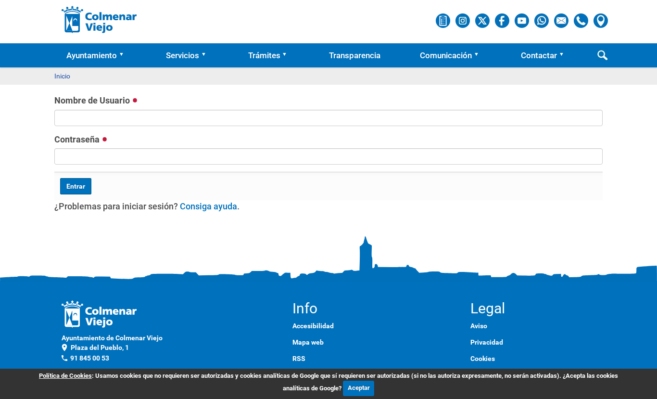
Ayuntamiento (91, 55)
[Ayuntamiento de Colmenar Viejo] (99, 19)
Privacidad (486, 342)
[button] (124, 55)
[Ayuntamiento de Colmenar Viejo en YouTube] (522, 20)
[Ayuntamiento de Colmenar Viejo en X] (483, 20)
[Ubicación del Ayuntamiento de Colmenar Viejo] (601, 20)
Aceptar (359, 387)
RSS (298, 358)
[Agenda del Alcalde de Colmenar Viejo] (444, 20)
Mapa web (308, 342)
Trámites (264, 55)
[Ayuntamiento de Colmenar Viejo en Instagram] (463, 20)
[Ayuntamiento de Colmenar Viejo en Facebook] (503, 20)
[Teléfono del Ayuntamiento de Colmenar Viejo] (582, 20)
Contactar (539, 55)
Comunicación (446, 55)
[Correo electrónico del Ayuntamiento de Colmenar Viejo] (562, 20)
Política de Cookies (65, 375)
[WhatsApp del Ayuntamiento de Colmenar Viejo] (542, 20)
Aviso (478, 326)
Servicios (182, 55)
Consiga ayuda (208, 206)
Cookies (482, 358)
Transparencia (354, 55)
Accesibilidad (313, 326)
